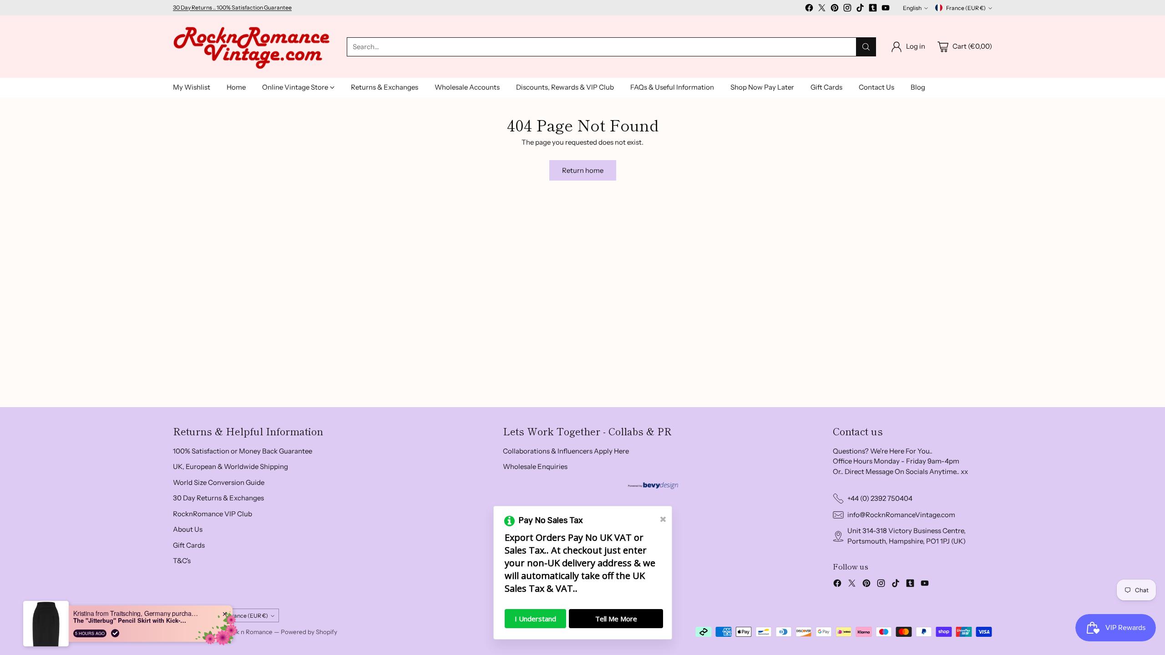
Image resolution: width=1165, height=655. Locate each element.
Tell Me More (616, 618)
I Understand (535, 618)
